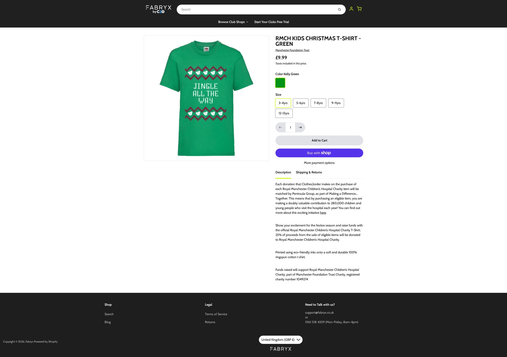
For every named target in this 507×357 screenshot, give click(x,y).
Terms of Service (216, 314)
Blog (108, 322)
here (323, 213)
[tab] (285, 173)
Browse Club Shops (231, 22)
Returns (210, 322)
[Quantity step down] (280, 127)
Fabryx (29, 341)
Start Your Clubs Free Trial (271, 22)
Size (278, 94)
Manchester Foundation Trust (292, 50)
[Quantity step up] (300, 127)
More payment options (319, 163)
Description (283, 172)
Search (109, 314)
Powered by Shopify (46, 341)
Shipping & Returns (309, 172)
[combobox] (255, 9)
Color (287, 74)
